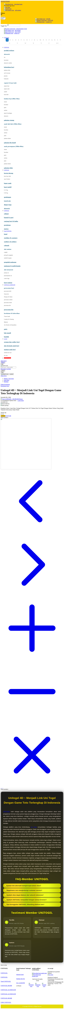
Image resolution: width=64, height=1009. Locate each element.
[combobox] (8, 367)
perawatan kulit (7, 291)
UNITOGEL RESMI (6, 985)
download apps (18, 4)
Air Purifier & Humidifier (10, 325)
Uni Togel (34, 827)
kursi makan (8, 282)
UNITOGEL (6, 811)
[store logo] (13, 26)
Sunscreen (6, 294)
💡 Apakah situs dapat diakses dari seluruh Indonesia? (24, 895)
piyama (5, 76)
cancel (2, 370)
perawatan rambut (8, 299)
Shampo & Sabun (8, 296)
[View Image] (1, 787)
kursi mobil (7, 187)
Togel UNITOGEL (6, 981)
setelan (5, 110)
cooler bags (6, 278)
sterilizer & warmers (10, 238)
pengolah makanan (10, 262)
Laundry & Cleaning (9, 319)
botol (5, 234)
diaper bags (8, 204)
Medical (6, 322)
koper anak (7, 183)
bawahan (6, 104)
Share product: (4, 417)
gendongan (7, 197)
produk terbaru (9, 50)
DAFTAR (50, 20)
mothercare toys (8, 352)
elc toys (6, 355)
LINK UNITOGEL (6, 1002)
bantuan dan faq (20, 978)
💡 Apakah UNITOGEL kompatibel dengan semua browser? (25, 900)
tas (4, 57)
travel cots (7, 201)
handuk (6, 337)
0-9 (57, 43)
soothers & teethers (10, 242)
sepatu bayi (6, 86)
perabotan (7, 225)
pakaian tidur (7, 70)
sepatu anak (6, 88)
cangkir (6, 252)
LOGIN (48, 19)
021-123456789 (20, 983)
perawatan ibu (8, 309)
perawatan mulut (8, 302)
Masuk (3, 362)
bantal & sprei (8, 217)
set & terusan (7, 73)
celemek (6, 245)
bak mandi (7, 333)
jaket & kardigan (8, 113)
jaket (5, 135)
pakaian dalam (7, 138)
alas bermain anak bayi (11, 346)
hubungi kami (20, 974)
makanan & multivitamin (12, 266)
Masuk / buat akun (9, 378)
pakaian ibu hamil (10, 142)
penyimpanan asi (8, 275)
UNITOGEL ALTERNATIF (8, 990)
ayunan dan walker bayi (12, 342)
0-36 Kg (6, 193)
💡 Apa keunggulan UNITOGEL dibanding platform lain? (24, 904)
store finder (18, 31)
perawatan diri (7, 305)
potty (5, 329)
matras (6, 229)
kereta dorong (8, 173)
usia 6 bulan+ (7, 179)
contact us (16, 33)
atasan (5, 101)
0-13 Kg (6, 190)
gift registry (18, 10)
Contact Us (48, 22)
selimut (6, 214)
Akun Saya (4, 361)
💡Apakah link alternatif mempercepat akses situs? (22, 886)
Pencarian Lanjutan (6, 369)
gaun (5, 107)
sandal (5, 91)
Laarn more (21, 400)
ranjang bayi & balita (11, 221)
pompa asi (6, 272)
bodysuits (6, 78)
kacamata (6, 60)
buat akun (6, 380)
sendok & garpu (8, 258)
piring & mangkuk (8, 255)
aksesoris (6, 116)
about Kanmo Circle (21, 28)
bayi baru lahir (7, 176)
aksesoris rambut (8, 63)
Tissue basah (7, 316)
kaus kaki (6, 94)
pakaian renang (9, 120)
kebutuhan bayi (9, 67)
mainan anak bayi (10, 349)
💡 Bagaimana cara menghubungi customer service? (23, 890)
